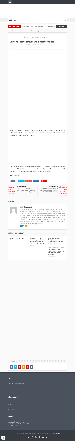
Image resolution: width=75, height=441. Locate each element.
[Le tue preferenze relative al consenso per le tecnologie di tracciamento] (3, 438)
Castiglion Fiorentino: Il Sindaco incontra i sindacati (18, 239)
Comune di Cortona (20, 45)
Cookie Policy (11, 409)
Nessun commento (50, 45)
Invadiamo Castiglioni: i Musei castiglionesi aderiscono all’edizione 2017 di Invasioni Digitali (36, 240)
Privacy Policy (11, 407)
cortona (17, 175)
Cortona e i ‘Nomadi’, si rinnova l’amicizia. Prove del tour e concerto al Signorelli (26, 190)
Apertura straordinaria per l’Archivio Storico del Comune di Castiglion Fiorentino (48, 190)
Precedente (22, 186)
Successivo (52, 186)
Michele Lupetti (26, 207)
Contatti (10, 402)
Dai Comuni (41, 45)
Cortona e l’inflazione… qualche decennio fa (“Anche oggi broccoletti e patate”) (39, 26)
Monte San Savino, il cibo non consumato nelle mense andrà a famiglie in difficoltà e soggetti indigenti (56, 251)
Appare (57, 433)
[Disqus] (37, 285)
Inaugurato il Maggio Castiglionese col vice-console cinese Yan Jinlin (55, 239)
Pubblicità (10, 404)
